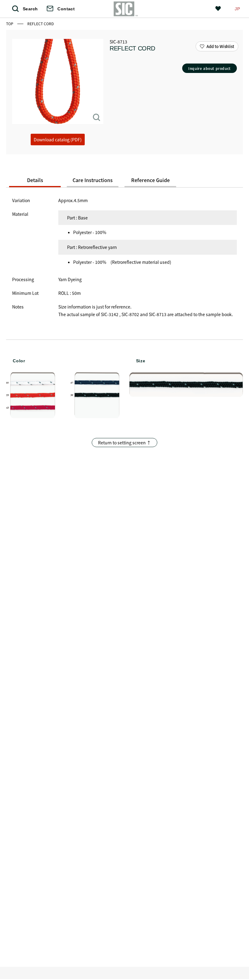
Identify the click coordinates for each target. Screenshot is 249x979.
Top (10, 23)
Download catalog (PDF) (58, 139)
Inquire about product (209, 68)
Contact (66, 8)
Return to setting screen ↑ (124, 443)
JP (237, 8)
